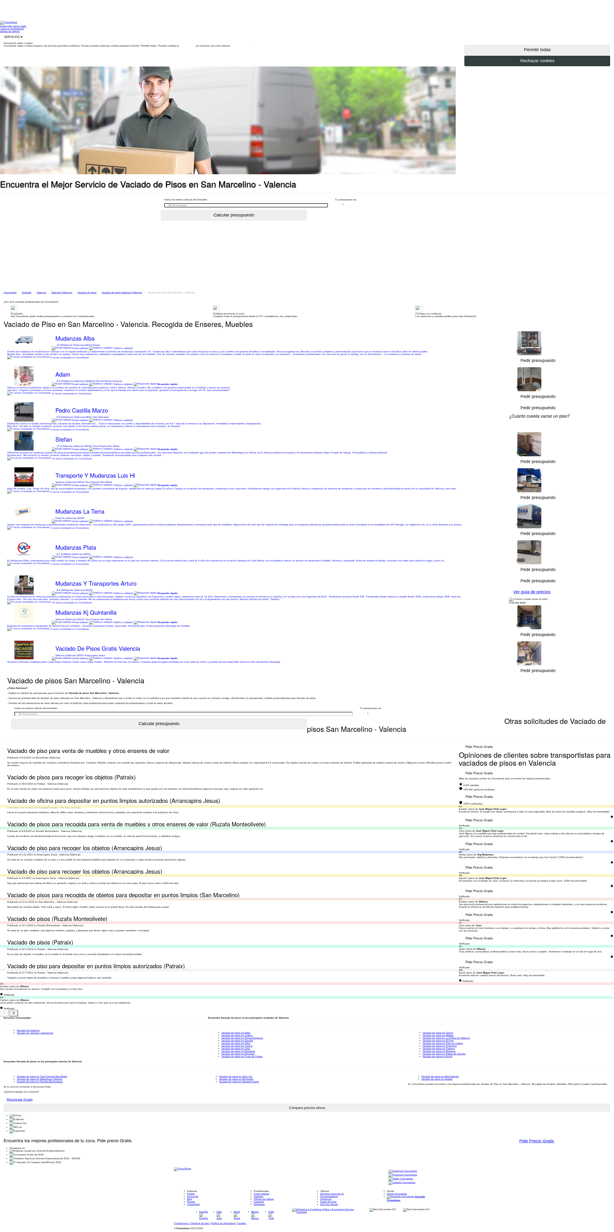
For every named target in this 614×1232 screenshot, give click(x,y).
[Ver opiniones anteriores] (4, 1013)
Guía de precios (329, 1204)
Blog (189, 1199)
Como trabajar (261, 1193)
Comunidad (193, 1204)
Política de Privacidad (223, 1223)
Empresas (259, 1204)
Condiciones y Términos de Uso (192, 1223)
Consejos (259, 1201)
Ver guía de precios (531, 591)
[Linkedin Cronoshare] (402, 1182)
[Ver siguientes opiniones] (13, 1013)
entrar (3, 26)
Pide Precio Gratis (479, 747)
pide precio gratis (16, 26)
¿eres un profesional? (12, 28)
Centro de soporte (397, 1193)
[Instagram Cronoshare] (403, 1171)
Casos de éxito (328, 1201)
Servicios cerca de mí (332, 1193)
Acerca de (192, 1196)
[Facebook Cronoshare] (403, 1175)
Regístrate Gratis (20, 1099)
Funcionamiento (329, 1196)
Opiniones (325, 1199)
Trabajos (258, 1196)
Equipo (191, 1193)
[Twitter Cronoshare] (401, 1179)
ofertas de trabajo (10, 31)
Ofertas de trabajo (264, 1199)
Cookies (241, 1223)
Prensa (191, 1201)
